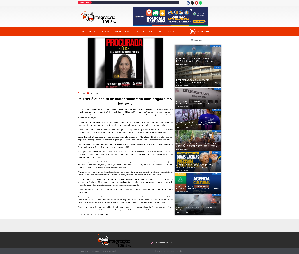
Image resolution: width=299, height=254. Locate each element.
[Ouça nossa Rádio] (192, 31)
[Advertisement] (151, 225)
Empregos (139, 32)
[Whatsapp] (200, 3)
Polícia (128, 32)
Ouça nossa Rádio (202, 31)
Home (82, 32)
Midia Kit (172, 32)
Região (118, 32)
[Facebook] (188, 3)
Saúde (150, 32)
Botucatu (92, 32)
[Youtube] (196, 3)
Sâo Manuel (106, 32)
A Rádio (160, 32)
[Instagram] (192, 3)
